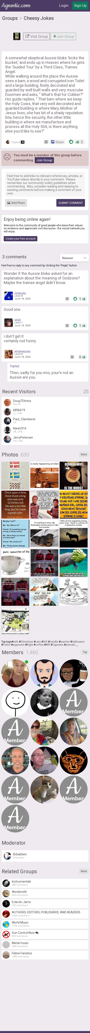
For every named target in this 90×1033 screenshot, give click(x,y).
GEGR (17, 319)
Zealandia (20, 293)
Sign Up (80, 5)
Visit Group (38, 36)
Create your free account (20, 238)
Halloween (78, 641)
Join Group (65, 36)
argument (18, 644)
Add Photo (18, 202)
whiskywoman (22, 351)
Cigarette (57, 644)
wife (15, 641)
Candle (54, 641)
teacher (65, 641)
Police (6, 644)
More (84, 454)
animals (70, 644)
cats (38, 641)
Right (30, 644)
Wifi (48, 644)
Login (63, 5)
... (77, 644)
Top (85, 652)
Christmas (27, 641)
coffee (39, 644)
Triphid (17, 142)
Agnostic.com (16, 5)
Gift (45, 641)
